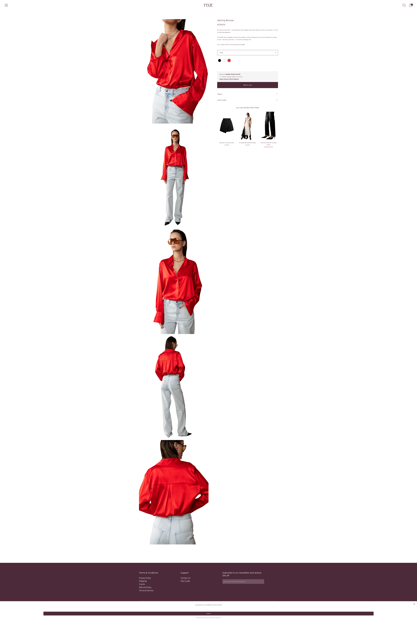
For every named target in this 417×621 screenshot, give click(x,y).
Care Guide (221, 100)
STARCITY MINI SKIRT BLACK (226, 142)
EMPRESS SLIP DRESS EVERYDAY (247, 142)
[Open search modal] (404, 5)
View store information (229, 79)
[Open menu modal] (6, 5)
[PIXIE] (208, 5)
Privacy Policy (145, 578)
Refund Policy (145, 587)
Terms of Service (146, 590)
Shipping (143, 581)
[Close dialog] (414, 604)
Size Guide (185, 581)
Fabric (219, 94)
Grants (142, 584)
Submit (208, 613)
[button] (219, 60)
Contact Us (185, 578)
